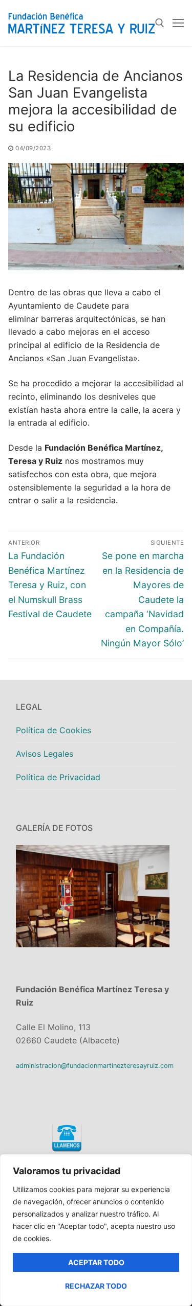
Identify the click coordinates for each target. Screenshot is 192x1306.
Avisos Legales (44, 754)
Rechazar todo (96, 1285)
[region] (96, 1230)
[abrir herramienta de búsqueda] (159, 23)
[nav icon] (178, 23)
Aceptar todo (96, 1262)
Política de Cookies (53, 730)
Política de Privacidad (58, 777)
